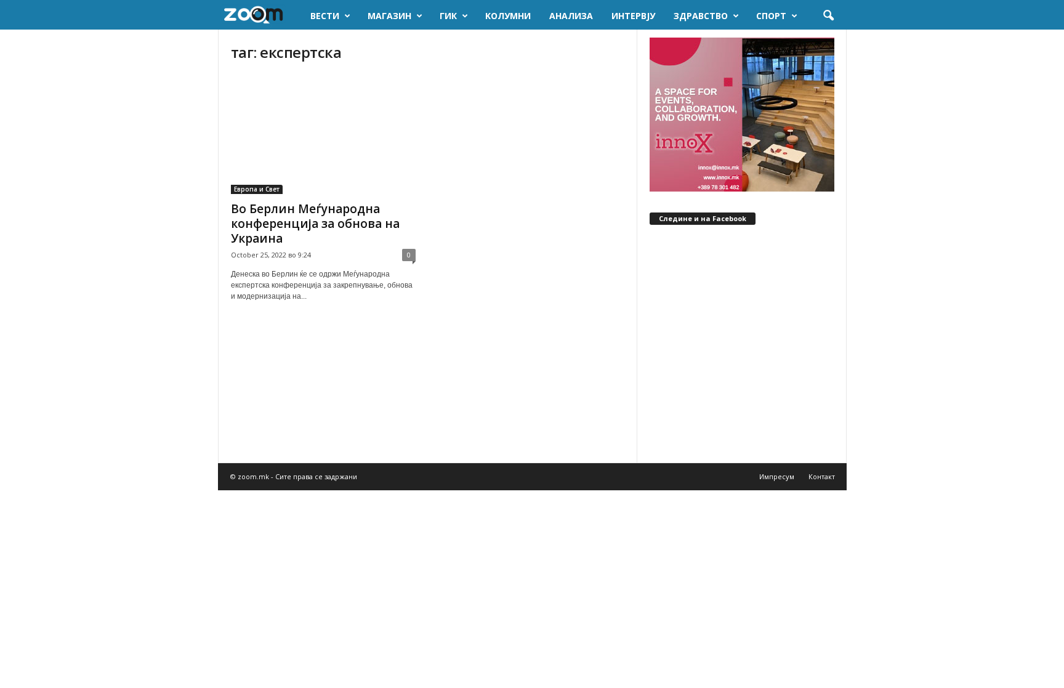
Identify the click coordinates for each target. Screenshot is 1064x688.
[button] (828, 16)
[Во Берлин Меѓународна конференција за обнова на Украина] (323, 134)
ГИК (448, 16)
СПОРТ (771, 16)
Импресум (776, 476)
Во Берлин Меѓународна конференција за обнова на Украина (315, 223)
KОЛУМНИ (508, 16)
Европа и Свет (257, 189)
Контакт (821, 476)
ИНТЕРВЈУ (633, 16)
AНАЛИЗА (571, 16)
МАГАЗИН (389, 16)
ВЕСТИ (324, 16)
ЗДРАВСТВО (701, 16)
